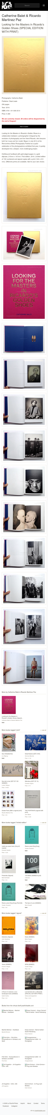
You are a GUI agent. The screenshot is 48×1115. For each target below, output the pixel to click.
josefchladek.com (40, 1110)
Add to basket (24, 126)
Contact (36, 1103)
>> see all (43, 730)
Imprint (23, 1103)
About (29, 1103)
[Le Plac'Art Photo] (7, 5)
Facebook (6, 1106)
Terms (43, 1103)
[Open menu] (43, 5)
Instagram (14, 1106)
